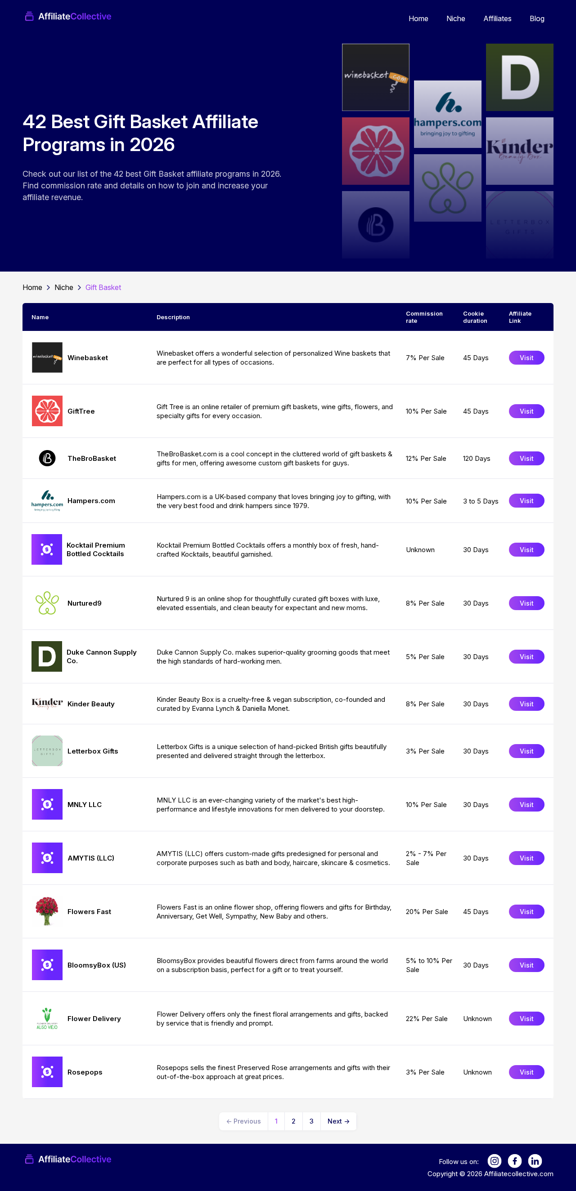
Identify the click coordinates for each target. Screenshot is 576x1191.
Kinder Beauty (91, 704)
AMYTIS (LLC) (91, 858)
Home (418, 18)
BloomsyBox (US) (97, 965)
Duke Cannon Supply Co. (102, 656)
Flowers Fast (89, 911)
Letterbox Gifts (93, 751)
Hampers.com (91, 500)
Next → (339, 1121)
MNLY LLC (85, 804)
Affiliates (497, 18)
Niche (455, 18)
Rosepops (85, 1072)
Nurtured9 (85, 603)
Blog (537, 18)
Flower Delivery (94, 1018)
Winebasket (88, 357)
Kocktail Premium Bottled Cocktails (96, 549)
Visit (527, 357)
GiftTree (81, 411)
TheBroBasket (92, 458)
